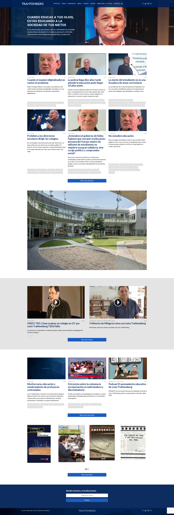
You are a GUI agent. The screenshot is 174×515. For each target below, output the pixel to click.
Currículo (129, 100)
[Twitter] (143, 3)
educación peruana (33, 404)
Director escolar (42, 170)
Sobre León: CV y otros (104, 3)
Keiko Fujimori (72, 172)
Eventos (86, 3)
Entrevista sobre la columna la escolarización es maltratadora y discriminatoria (85, 387)
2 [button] (88, 42)
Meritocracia (44, 404)
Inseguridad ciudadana (81, 103)
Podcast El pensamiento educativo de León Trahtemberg (127, 385)
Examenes (31, 105)
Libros (79, 3)
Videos (64, 3)
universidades (51, 105)
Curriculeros (122, 100)
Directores (51, 170)
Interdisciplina (141, 103)
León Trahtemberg (41, 105)
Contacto (117, 3)
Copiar (39, 103)
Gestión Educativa (33, 172)
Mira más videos (87, 340)
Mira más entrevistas (87, 415)
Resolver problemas (138, 105)
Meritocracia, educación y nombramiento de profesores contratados (43, 387)
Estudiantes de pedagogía (117, 167)
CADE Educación (114, 164)
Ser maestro (135, 170)
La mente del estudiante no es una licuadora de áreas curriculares (127, 81)
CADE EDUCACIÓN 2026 (75, 170)
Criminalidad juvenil (83, 100)
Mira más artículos (87, 180)
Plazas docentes (126, 170)
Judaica (92, 3)
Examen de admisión (57, 103)
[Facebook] (148, 3)
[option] (87, 22)
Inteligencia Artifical (95, 404)
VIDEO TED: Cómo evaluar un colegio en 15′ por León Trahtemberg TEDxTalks (53, 325)
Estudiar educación (131, 167)
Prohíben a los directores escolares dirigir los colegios (42, 137)
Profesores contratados (35, 407)
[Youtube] (151, 3)
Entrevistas (72, 3)
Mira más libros (87, 475)
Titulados (111, 172)
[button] (122, 4)
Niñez (103, 103)
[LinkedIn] (145, 3)
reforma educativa (126, 105)
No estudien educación (121, 135)
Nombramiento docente (56, 404)
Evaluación (46, 103)
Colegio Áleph (32, 103)
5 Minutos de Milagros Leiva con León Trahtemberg (117, 323)
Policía (70, 105)
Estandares (84, 404)
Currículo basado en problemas (118, 103)
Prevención (77, 105)
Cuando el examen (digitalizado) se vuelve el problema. (46, 81)
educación (132, 103)
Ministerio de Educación (76, 407)
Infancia (71, 103)
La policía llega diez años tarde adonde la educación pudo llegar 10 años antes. (85, 82)
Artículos (57, 3)
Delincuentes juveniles (97, 100)
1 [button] (86, 42)
